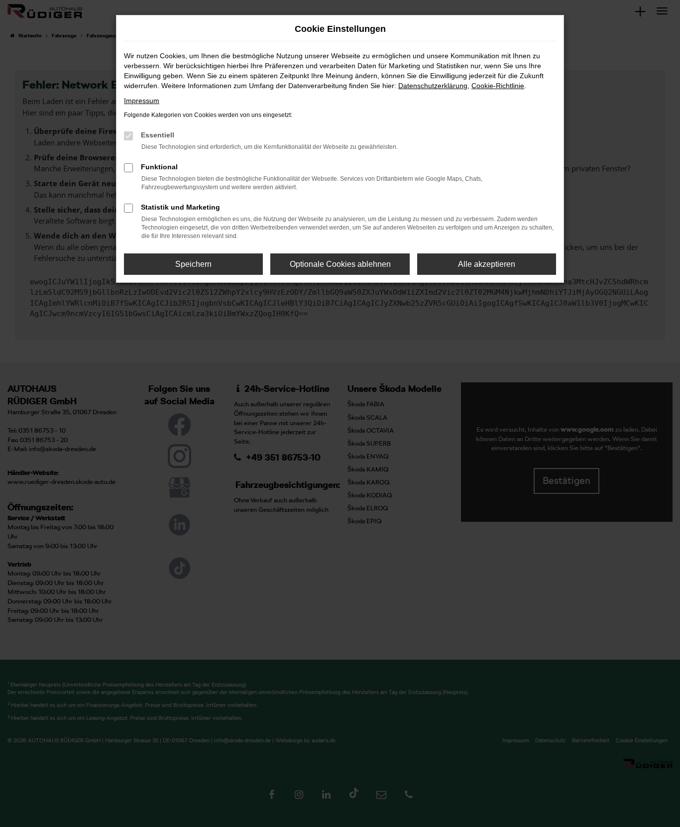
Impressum (141, 101)
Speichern (193, 264)
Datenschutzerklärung (432, 86)
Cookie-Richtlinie (497, 86)
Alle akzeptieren (486, 264)
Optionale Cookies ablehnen (340, 264)
